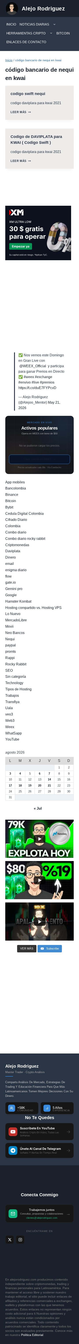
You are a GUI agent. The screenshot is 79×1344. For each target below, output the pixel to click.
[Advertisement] (39, 306)
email (9, 564)
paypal (10, 645)
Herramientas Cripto (26, 33)
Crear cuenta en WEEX (39, 459)
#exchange (43, 377)
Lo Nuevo (12, 614)
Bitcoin (63, 33)
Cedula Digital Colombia (24, 513)
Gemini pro (13, 589)
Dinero (10, 557)
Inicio (11, 24)
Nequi (10, 639)
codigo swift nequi (28, 94)
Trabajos (12, 695)
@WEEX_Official (32, 366)
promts (10, 651)
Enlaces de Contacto (26, 42)
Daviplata (12, 551)
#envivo (24, 382)
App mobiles (15, 482)
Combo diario (15, 532)
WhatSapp (13, 733)
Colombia (12, 526)
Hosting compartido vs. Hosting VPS (33, 608)
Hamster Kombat (18, 601)
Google (11, 595)
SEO (9, 670)
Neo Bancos (15, 633)
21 (49, 785)
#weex (29, 377)
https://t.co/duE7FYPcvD (37, 388)
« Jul (38, 808)
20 (39, 785)
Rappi (10, 658)
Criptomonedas (17, 545)
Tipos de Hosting (18, 689)
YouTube (12, 739)
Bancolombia (15, 488)
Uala (9, 708)
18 (20, 785)
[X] (9, 1239)
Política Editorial (32, 1335)
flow (8, 576)
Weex (9, 727)
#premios (47, 382)
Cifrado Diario (16, 520)
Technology (14, 683)
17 (10, 785)
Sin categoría (15, 676)
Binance (11, 494)
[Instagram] (20, 1239)
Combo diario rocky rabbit (25, 538)
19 (29, 785)
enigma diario (16, 570)
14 (49, 779)
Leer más (21, 112)
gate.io (10, 582)
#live (35, 382)
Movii (9, 626)
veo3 (9, 714)
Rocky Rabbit (15, 664)
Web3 (9, 720)
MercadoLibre (16, 620)
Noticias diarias (34, 24)
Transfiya (12, 702)
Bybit (9, 507)
